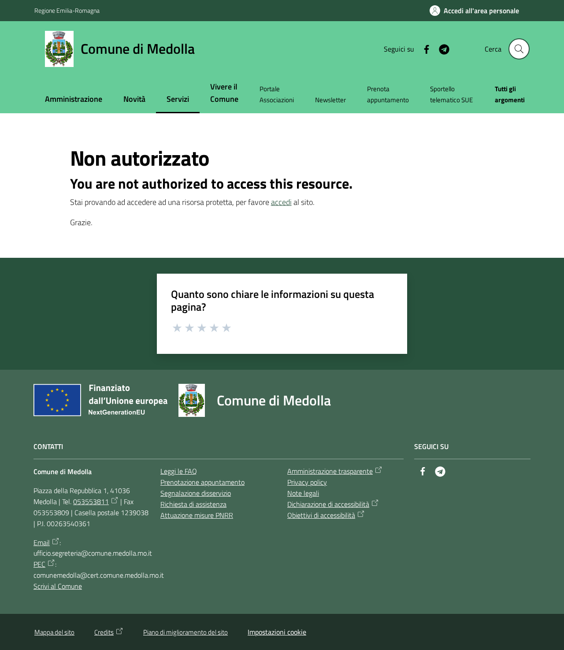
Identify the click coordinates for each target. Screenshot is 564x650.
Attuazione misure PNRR (196, 515)
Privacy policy (307, 482)
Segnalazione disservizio (195, 493)
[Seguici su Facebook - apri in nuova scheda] (423, 48)
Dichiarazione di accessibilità (328, 504)
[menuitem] (73, 99)
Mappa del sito (54, 632)
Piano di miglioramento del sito (185, 632)
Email (41, 542)
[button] (519, 48)
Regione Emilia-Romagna (67, 10)
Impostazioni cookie (277, 632)
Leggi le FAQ (178, 471)
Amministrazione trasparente (330, 471)
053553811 (91, 501)
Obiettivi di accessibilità (321, 515)
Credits (104, 632)
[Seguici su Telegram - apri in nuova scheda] (440, 48)
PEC (39, 564)
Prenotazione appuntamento (202, 482)
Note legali (303, 493)
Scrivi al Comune (57, 586)
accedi (281, 202)
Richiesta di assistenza (193, 504)
